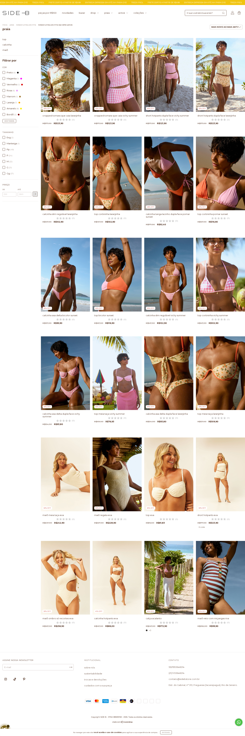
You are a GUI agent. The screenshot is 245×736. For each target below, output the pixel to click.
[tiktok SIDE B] (15, 679)
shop (93, 12)
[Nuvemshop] (122, 722)
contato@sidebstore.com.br (184, 679)
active (122, 12)
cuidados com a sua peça (98, 685)
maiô (5, 50)
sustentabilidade (93, 673)
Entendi (166, 732)
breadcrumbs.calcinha (26, 25)
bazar (82, 12)
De (3, 189)
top (4, 39)
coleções (139, 12)
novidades (67, 12)
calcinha (7, 44)
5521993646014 (176, 667)
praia (107, 12)
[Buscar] (223, 13)
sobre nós (89, 667)
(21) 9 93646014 (176, 673)
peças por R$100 (47, 12)
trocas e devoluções (95, 679)
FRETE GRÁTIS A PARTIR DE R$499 (85, 2)
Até (19, 189)
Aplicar (35, 194)
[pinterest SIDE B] (24, 679)
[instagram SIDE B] (5, 679)
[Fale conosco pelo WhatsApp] (238, 722)
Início (4, 25)
